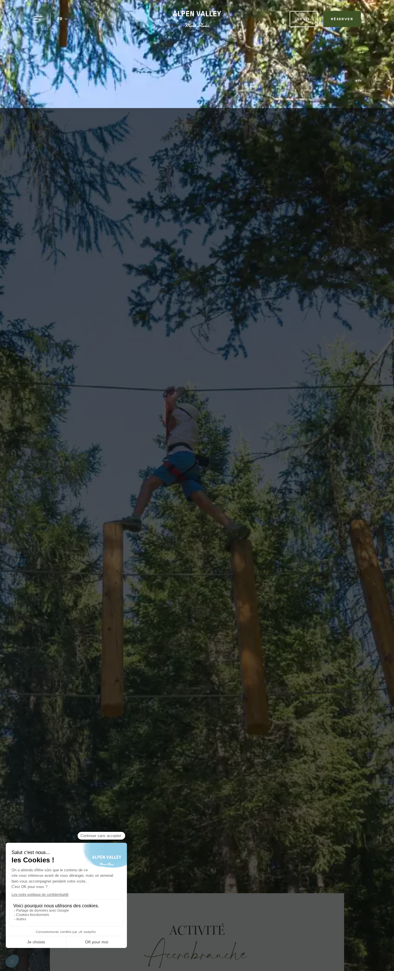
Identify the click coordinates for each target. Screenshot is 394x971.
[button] (62, 19)
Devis (303, 19)
